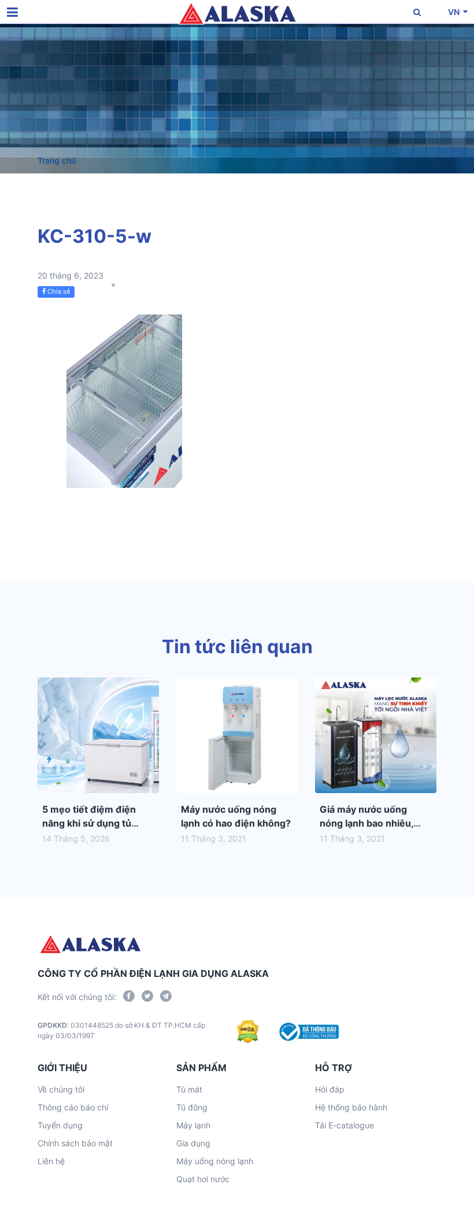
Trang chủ (57, 160)
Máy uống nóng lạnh (214, 1161)
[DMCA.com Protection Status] (247, 1031)
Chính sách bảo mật (75, 1143)
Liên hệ (51, 1161)
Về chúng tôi (61, 1089)
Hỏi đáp (330, 1089)
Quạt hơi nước (202, 1179)
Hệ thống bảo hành (351, 1107)
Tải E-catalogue (344, 1125)
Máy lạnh (193, 1125)
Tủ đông (192, 1107)
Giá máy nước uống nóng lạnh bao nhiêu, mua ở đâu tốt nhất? (366, 823)
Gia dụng (193, 1143)
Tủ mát (189, 1089)
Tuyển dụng (60, 1125)
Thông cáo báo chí (73, 1107)
